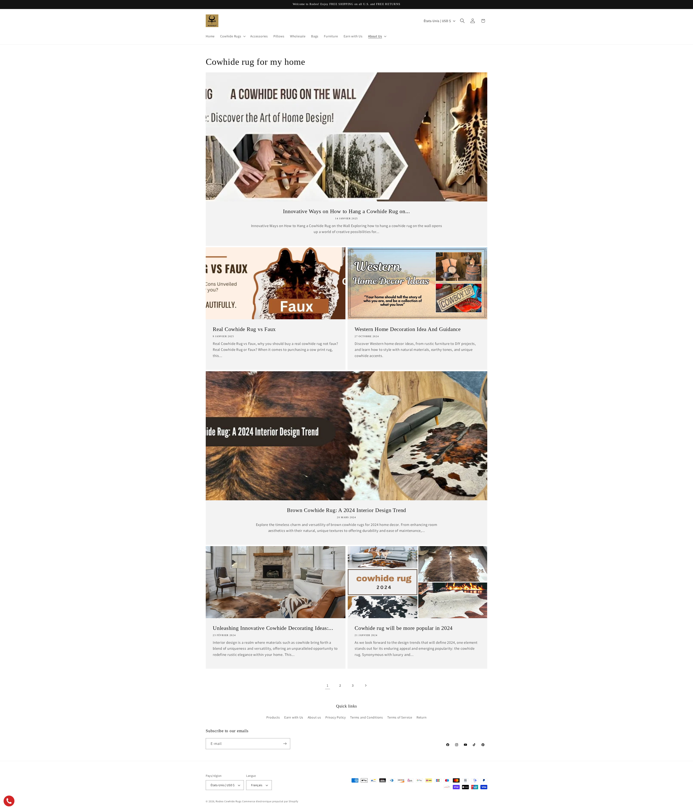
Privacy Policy (335, 717)
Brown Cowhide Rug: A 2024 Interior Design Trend (346, 510)
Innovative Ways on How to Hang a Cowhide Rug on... (346, 211)
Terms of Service (399, 717)
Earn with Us (293, 717)
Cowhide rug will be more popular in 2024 (404, 628)
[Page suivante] (365, 685)
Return (422, 717)
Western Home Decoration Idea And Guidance (408, 329)
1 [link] (327, 685)
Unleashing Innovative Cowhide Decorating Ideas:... (273, 628)
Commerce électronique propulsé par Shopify (270, 801)
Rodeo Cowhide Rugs (228, 801)
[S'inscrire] (285, 743)
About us (314, 717)
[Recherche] (462, 21)
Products (273, 717)
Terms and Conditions (366, 717)
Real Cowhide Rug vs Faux (244, 329)
